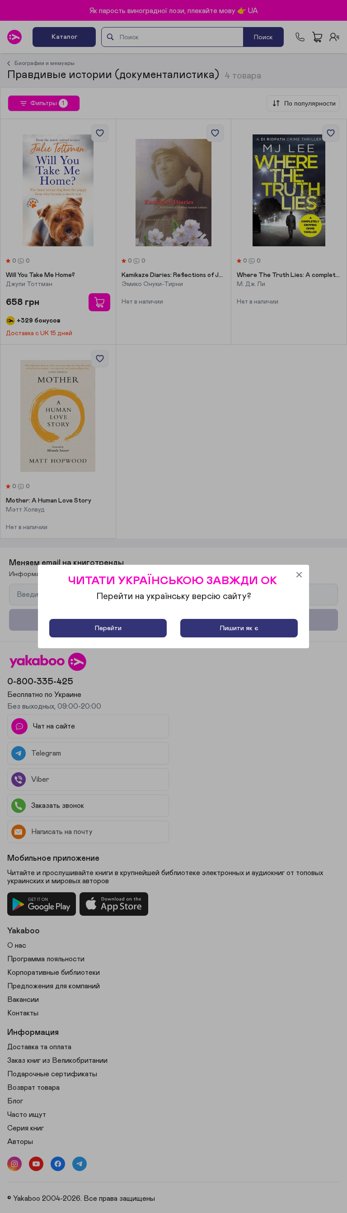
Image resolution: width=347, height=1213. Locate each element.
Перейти (108, 628)
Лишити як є (239, 628)
